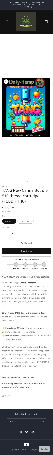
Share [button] (8, 395)
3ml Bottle (25, 221)
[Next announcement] (48, 5)
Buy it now (26, 251)
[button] (7, 22)
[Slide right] (33, 181)
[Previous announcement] (5, 5)
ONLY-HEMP (22, 450)
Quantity (5, 227)
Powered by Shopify (33, 450)
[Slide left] (20, 181)
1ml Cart (9, 221)
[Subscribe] (43, 421)
